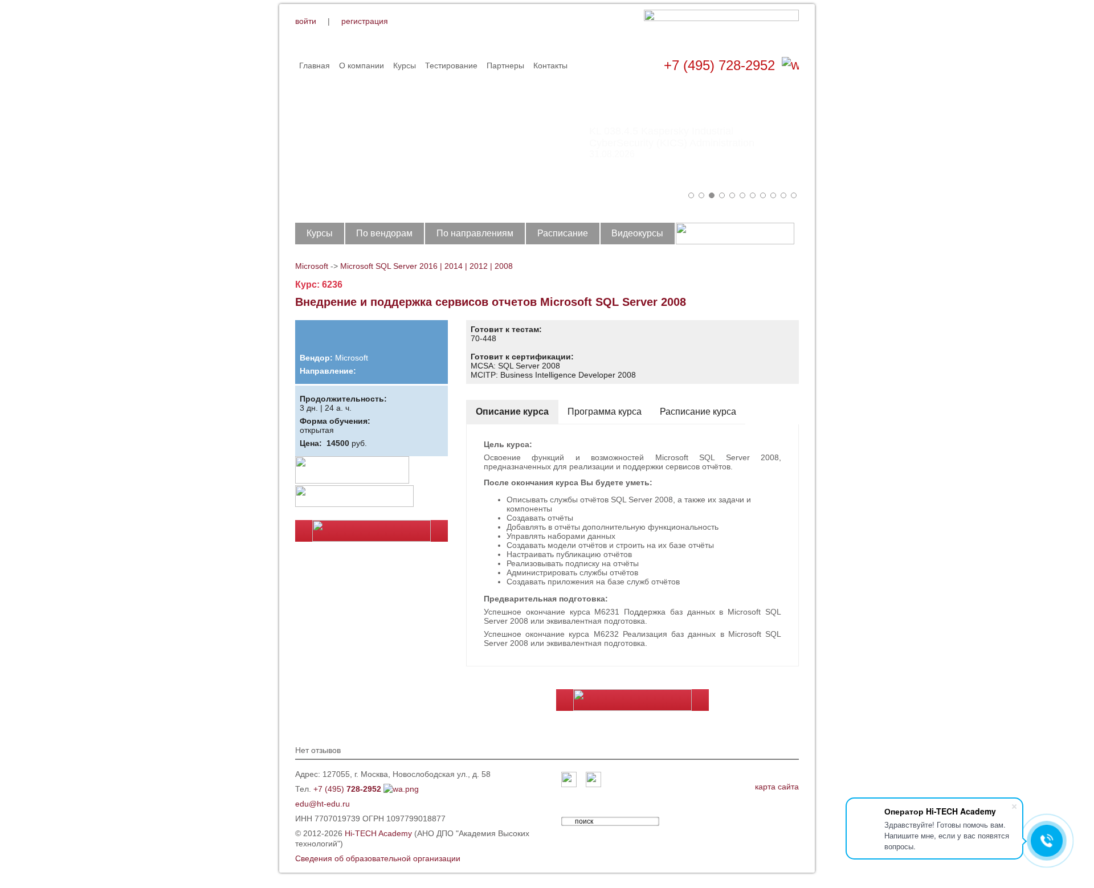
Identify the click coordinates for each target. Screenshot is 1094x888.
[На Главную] (721, 28)
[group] (547, 137)
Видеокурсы (637, 233)
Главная (314, 65)
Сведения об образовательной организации (377, 858)
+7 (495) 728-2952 (719, 65)
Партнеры (505, 65)
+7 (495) (347, 788)
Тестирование (451, 65)
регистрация (364, 21)
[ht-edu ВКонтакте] (569, 780)
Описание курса (512, 411)
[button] (691, 195)
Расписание (562, 233)
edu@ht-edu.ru (322, 803)
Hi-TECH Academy (378, 833)
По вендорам (384, 233)
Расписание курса (698, 411)
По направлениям (474, 233)
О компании (361, 65)
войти (305, 21)
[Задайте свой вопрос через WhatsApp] (790, 65)
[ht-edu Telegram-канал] (593, 780)
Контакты (550, 65)
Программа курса (605, 411)
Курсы (404, 65)
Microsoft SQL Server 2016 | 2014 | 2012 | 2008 (426, 266)
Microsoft (311, 266)
